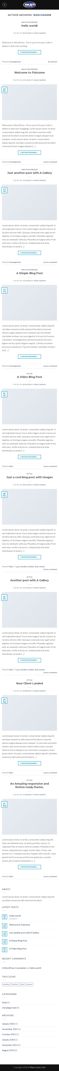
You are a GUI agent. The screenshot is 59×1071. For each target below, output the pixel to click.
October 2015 (9, 1034)
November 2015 (10, 1029)
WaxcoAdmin (42, 15)
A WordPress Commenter (14, 968)
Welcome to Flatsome (29, 72)
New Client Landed (29, 683)
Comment (52, 62)
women (42, 566)
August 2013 (8, 1050)
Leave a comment (50, 162)
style (36, 566)
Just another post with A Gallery (29, 173)
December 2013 (9, 1045)
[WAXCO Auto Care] (29, 4)
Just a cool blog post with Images (29, 477)
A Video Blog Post (29, 377)
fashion (31, 566)
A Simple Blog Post (29, 273)
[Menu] (4, 5)
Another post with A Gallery (29, 580)
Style (30, 374)
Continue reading (29, 52)
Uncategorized (29, 22)
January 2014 (8, 1039)
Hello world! (29, 25)
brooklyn (24, 566)
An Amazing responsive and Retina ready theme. (29, 785)
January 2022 (8, 1023)
